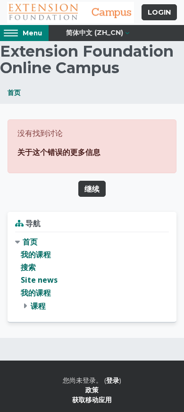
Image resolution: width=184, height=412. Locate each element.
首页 (14, 92)
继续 (92, 189)
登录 (112, 380)
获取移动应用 (92, 399)
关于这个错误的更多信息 (58, 152)
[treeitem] (92, 274)
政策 (92, 389)
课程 (38, 306)
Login (159, 12)
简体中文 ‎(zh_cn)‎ (94, 32)
